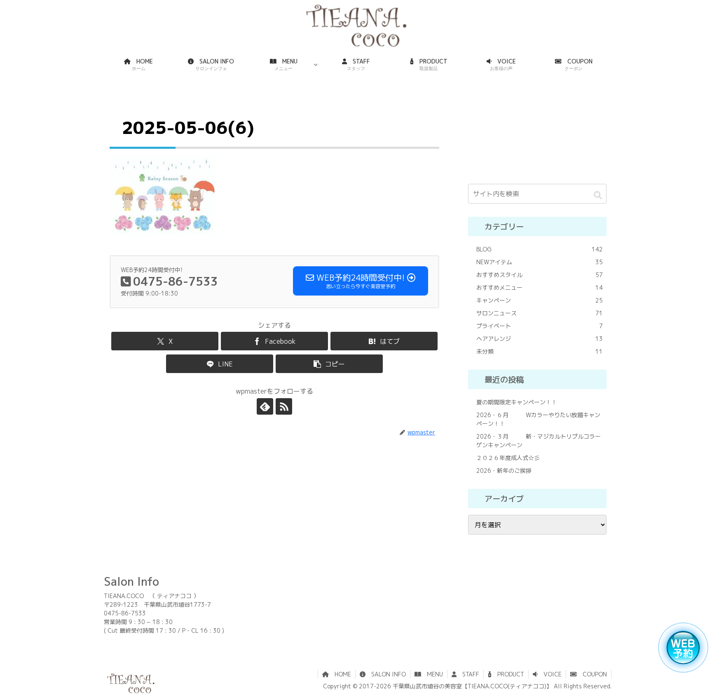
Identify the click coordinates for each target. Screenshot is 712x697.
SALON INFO (385, 674)
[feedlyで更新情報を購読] (265, 406)
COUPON (592, 674)
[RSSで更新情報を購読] (284, 406)
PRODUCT (508, 674)
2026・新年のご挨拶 (504, 470)
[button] (329, 363)
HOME (340, 674)
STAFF (468, 674)
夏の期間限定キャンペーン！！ (516, 402)
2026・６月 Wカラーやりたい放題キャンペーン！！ (538, 419)
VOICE (550, 674)
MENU (432, 674)
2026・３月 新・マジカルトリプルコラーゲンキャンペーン (538, 440)
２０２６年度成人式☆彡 (508, 458)
